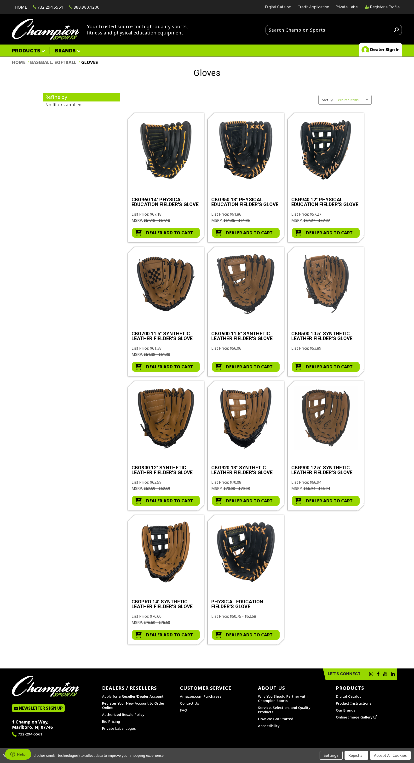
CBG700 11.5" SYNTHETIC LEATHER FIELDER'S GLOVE (162, 336)
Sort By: (327, 100)
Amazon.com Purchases (200, 696)
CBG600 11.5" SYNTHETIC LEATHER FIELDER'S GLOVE (242, 336)
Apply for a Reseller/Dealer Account (133, 696)
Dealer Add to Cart (169, 233)
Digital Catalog (278, 7)
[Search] (396, 29)
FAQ (183, 710)
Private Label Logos (119, 728)
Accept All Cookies (390, 755)
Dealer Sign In (384, 49)
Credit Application (313, 7)
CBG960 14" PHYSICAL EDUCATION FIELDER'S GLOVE (165, 202)
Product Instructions (353, 703)
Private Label (347, 7)
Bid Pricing (111, 721)
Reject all (356, 755)
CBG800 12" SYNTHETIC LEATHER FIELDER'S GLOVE (162, 470)
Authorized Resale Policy (123, 714)
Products (27, 51)
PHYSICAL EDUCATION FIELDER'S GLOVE (237, 604)
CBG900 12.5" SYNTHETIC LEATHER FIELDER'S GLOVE (322, 470)
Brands (66, 51)
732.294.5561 (49, 7)
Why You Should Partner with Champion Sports (283, 698)
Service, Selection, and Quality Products (284, 709)
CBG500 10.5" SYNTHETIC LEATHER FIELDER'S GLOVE (322, 336)
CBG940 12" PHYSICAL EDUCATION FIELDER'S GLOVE (324, 202)
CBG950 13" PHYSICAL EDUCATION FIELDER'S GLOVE (244, 202)
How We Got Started (275, 718)
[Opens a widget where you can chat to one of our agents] (18, 755)
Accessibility (269, 725)
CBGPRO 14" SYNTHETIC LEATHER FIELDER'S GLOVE (162, 604)
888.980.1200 (86, 7)
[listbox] (353, 99)
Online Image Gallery (355, 717)
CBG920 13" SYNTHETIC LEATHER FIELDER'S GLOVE (242, 470)
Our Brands (345, 710)
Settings (331, 755)
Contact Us (189, 703)
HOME (21, 7)
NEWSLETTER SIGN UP (40, 708)
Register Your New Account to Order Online (133, 705)
